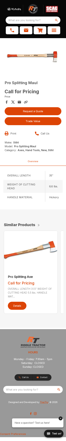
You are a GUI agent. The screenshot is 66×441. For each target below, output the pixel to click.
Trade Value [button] (33, 121)
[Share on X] (13, 102)
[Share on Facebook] (6, 102)
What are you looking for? (24, 20)
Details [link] (17, 305)
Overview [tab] (33, 161)
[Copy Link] (26, 102)
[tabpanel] (33, 57)
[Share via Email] (19, 102)
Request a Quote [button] (33, 111)
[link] (40, 30)
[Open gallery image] (33, 56)
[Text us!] (53, 434)
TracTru (44, 402)
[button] (12, 30)
